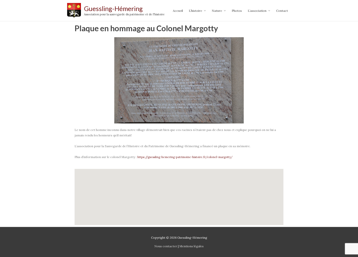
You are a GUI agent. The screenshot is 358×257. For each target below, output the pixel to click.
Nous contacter (165, 246)
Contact (282, 11)
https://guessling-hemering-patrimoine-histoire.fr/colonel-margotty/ (185, 157)
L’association (257, 11)
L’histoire (195, 11)
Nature (217, 11)
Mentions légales (191, 246)
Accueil (178, 11)
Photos (237, 11)
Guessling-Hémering (113, 8)
